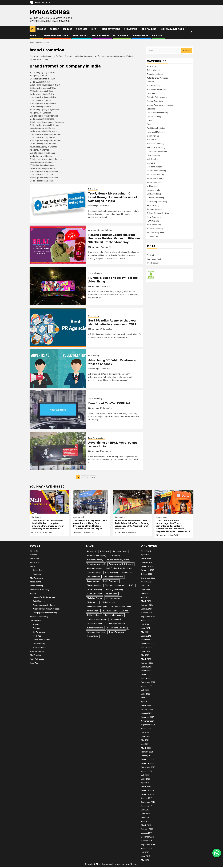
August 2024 (146, 620)
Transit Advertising (95, 273)
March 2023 (146, 659)
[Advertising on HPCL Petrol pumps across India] (58, 451)
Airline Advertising (154, 70)
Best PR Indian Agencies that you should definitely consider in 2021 (112, 322)
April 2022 (145, 702)
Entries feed (152, 255)
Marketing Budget (154, 167)
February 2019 (147, 829)
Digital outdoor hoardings (115, 585)
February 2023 (147, 663)
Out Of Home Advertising (117, 628)
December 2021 (147, 717)
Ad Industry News (120, 551)
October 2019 (146, 798)
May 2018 (145, 860)
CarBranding (152, 93)
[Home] (32, 29)
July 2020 (145, 775)
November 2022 (147, 675)
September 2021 (148, 725)
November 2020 (147, 763)
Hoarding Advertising (114, 590)
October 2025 (146, 574)
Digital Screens (39, 601)
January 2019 (146, 833)
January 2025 (146, 609)
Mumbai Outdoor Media (121, 607)
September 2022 (148, 682)
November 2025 (147, 570)
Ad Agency (92, 230)
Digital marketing (154, 116)
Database (151, 109)
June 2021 (145, 736)
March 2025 (146, 601)
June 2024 (145, 628)
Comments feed (154, 259)
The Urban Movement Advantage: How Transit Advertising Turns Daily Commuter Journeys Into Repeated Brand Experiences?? (173, 525)
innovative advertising (156, 147)
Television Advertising (96, 632)
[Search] (191, 32)
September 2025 (148, 578)
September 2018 (148, 845)
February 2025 (147, 605)
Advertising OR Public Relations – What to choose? (112, 362)
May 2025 (145, 593)
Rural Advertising (154, 217)
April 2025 (145, 597)
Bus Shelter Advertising (156, 89)
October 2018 (146, 841)
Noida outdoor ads (109, 611)
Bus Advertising (153, 85)
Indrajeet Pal (105, 206)
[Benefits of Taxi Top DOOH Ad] (58, 409)
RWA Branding (153, 221)
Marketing (151, 163)
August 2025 (146, 582)
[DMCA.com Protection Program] (151, 274)
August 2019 (146, 806)
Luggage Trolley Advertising (44, 597)
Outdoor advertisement (115, 624)
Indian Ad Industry (94, 594)
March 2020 (146, 787)
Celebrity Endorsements (157, 97)
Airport (34, 36)
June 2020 (145, 779)
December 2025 (147, 566)
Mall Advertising (111, 29)
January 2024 (146, 636)
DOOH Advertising (94, 590)
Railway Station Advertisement (160, 213)
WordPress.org (153, 263)
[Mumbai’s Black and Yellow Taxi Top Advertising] (58, 286)
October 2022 (146, 678)
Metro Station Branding (156, 171)
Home (93, 29)
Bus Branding (127, 573)
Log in (149, 251)
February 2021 (147, 752)
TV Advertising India (155, 232)
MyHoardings (50, 12)
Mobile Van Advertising (172, 29)
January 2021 (146, 756)
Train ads (36, 628)
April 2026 (145, 555)
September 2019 (148, 802)
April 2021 (145, 744)
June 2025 (145, 590)
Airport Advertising (155, 74)
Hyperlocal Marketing (156, 132)
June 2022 (145, 694)
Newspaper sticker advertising (45, 613)
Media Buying (130, 29)
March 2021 (146, 748)
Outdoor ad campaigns (114, 615)
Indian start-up (153, 136)
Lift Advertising (153, 155)
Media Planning (148, 29)
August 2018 (146, 848)
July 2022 (145, 690)
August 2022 (146, 686)
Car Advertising (39, 632)
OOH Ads (124, 611)
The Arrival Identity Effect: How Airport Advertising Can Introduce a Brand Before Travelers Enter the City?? (90, 524)
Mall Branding (120, 36)
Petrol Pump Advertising (96, 438)
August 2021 (146, 729)
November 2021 (147, 721)
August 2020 (146, 771)
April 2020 (145, 783)
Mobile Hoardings (154, 182)
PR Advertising (93, 316)
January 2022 (146, 713)
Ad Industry (104, 551)
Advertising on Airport (96, 564)
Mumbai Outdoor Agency (97, 607)
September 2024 (148, 617)
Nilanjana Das (107, 329)
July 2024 (145, 624)
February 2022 (147, 709)
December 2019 (147, 790)
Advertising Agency (95, 560)
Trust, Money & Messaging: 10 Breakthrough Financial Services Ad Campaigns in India (113, 197)
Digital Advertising (110, 581)
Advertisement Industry (96, 556)
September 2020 (148, 767)
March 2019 (146, 825)
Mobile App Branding (155, 178)
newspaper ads (153, 190)
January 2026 (146, 562)
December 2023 (147, 640)
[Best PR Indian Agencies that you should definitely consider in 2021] (58, 327)
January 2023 (146, 667)
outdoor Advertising (95, 628)
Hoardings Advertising (56, 36)
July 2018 (145, 852)
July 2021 (145, 732)
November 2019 (147, 794)
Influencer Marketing (104, 230)
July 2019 (145, 810)
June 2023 (145, 651)
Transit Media (78, 36)
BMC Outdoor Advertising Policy (119, 568)
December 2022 (147, 671)
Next (93, 477)
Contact (54, 29)
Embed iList (81, 29)
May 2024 (145, 632)
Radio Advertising (154, 209)
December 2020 (147, 760)
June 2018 (145, 856)
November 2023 (147, 644)
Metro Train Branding (155, 174)
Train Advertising (154, 225)
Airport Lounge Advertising (44, 605)
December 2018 (147, 837)
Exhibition (37, 574)
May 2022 (145, 698)
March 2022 (146, 705)
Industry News (111, 594)
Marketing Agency (94, 598)
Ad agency (91, 551)
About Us (41, 29)
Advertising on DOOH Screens (121, 564)
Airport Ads (37, 570)
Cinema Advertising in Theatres (160, 105)
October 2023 (146, 647)
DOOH (149, 120)
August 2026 (146, 551)
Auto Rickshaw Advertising (158, 78)
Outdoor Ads (116, 619)
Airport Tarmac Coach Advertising (46, 609)
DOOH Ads (67, 29)
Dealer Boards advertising (157, 113)
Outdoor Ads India (94, 624)
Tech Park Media (140, 36)
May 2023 (145, 655)
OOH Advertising (154, 194)
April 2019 (145, 821)
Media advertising (113, 598)
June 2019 (145, 814)
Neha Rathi (106, 286)
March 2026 (146, 559)
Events (150, 124)
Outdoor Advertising (155, 198)
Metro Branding (39, 644)
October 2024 (146, 613)
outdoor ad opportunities (97, 619)
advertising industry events (118, 560)
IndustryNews (152, 140)
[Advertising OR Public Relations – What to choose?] (58, 368)
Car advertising (93, 581)
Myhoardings (106, 451)
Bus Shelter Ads (93, 577)
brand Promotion (94, 573)
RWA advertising (100, 36)
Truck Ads (37, 636)
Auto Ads (36, 624)
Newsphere (120, 864)
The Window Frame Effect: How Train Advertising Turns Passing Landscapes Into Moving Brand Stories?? (132, 524)
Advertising (115, 556)
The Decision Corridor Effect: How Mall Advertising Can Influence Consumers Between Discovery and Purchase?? (47, 524)
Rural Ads (157, 36)
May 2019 (145, 818)
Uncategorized (153, 236)
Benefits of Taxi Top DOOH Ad (109, 403)
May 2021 (145, 740)
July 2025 (145, 586)
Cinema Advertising (155, 101)
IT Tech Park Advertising (157, 151)
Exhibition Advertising (156, 128)
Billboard (150, 82)
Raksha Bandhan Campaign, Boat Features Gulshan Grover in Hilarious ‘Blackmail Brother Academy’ (114, 238)
